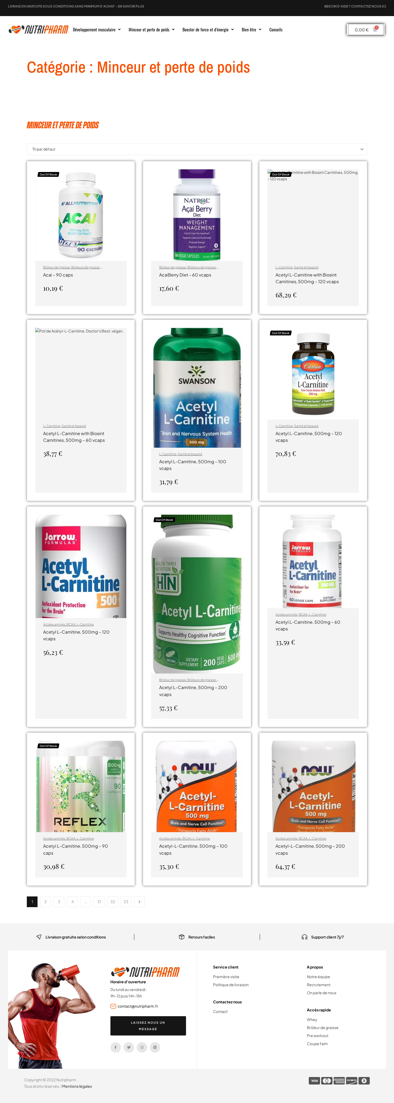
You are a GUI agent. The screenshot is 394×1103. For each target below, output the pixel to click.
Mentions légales (77, 1086)
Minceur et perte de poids (149, 29)
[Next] (139, 901)
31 (99, 901)
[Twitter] (129, 1047)
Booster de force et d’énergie (206, 29)
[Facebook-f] (115, 1047)
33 (126, 901)
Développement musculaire (94, 29)
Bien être (249, 29)
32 (112, 901)
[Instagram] (142, 1047)
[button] (97, 29)
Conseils (276, 29)
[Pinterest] (155, 1047)
